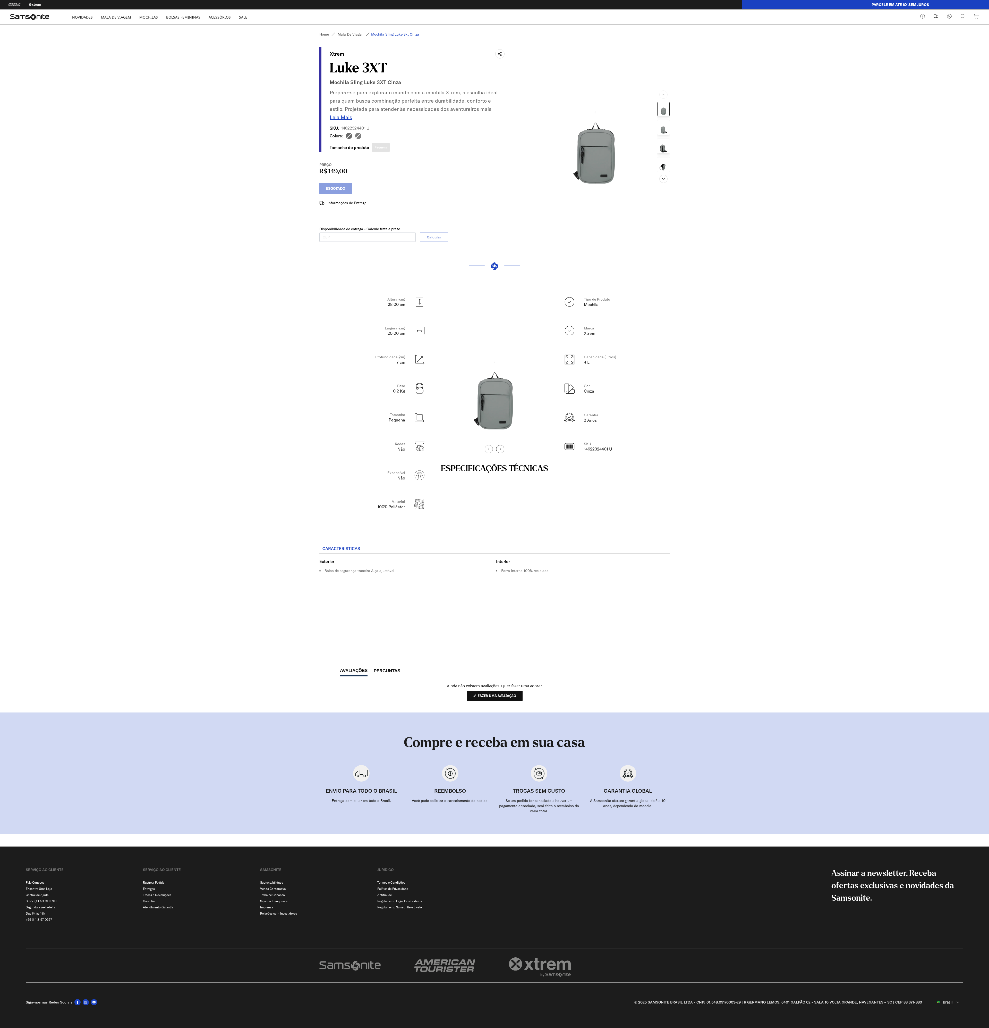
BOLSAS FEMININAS (183, 17)
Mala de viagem (351, 34)
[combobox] (944, 1002)
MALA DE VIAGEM (116, 17)
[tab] (341, 548)
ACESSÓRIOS (220, 17)
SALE (243, 17)
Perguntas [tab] (387, 672)
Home (324, 34)
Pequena (380, 147)
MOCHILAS (148, 17)
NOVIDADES (82, 17)
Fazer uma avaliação (500, 697)
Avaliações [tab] (354, 672)
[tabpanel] (494, 600)
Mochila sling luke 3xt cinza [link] (395, 34)
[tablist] (494, 549)
